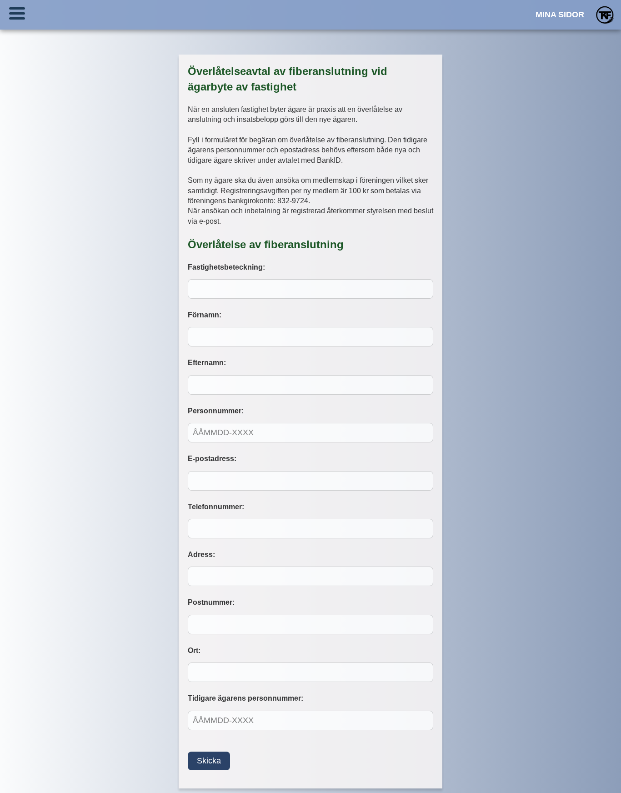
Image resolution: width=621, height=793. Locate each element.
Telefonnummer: (216, 507)
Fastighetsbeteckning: (226, 267)
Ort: (194, 650)
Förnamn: (204, 315)
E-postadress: (212, 458)
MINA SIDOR (560, 14)
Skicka (209, 760)
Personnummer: (216, 411)
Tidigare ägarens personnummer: (245, 698)
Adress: (201, 554)
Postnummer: (211, 602)
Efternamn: (207, 362)
